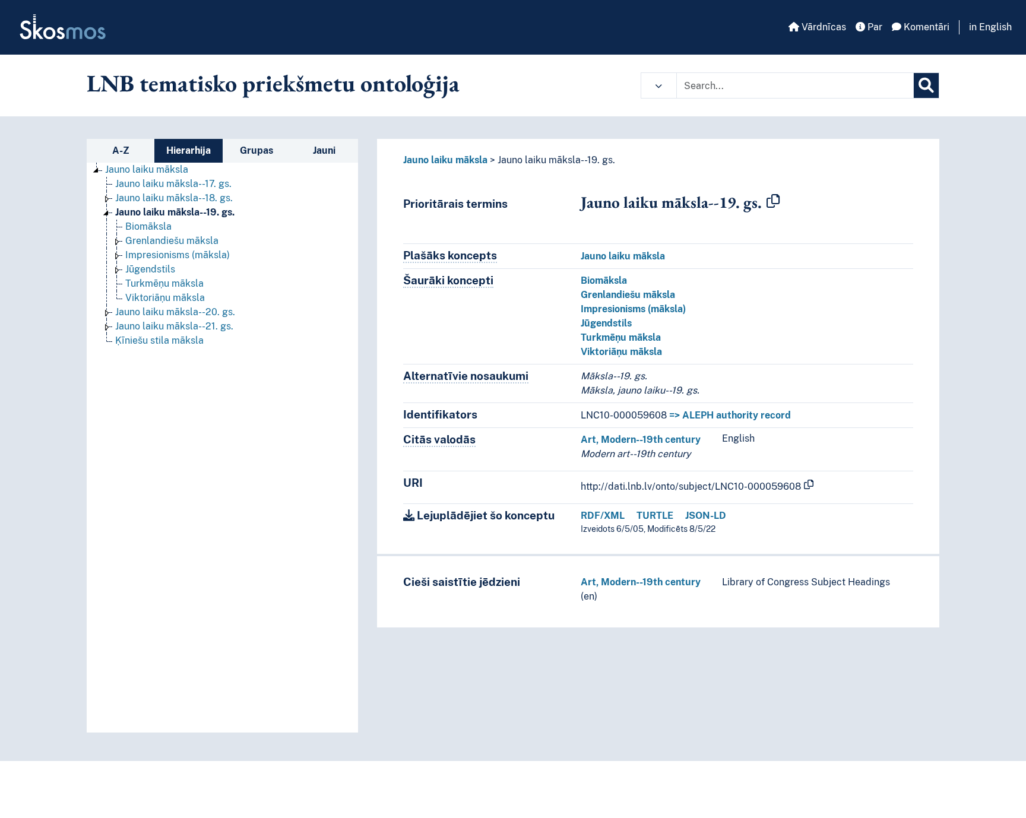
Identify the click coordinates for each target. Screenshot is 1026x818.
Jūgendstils (150, 269)
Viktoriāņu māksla (165, 297)
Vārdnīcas (822, 27)
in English (990, 27)
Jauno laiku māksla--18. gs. (174, 198)
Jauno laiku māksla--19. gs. (175, 212)
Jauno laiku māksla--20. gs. (175, 312)
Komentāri (925, 27)
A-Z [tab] (120, 150)
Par (873, 27)
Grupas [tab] (256, 150)
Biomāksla (148, 226)
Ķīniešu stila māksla (159, 340)
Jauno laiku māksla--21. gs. (174, 326)
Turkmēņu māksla (164, 283)
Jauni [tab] (324, 150)
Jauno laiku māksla (146, 169)
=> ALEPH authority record (730, 415)
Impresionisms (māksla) (177, 255)
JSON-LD (705, 515)
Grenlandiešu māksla (171, 240)
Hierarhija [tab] (188, 150)
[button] (659, 85)
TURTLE (654, 515)
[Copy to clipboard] (773, 202)
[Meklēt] (926, 85)
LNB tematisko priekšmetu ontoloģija (273, 83)
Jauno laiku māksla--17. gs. (173, 183)
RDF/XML (603, 515)
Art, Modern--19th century (641, 439)
